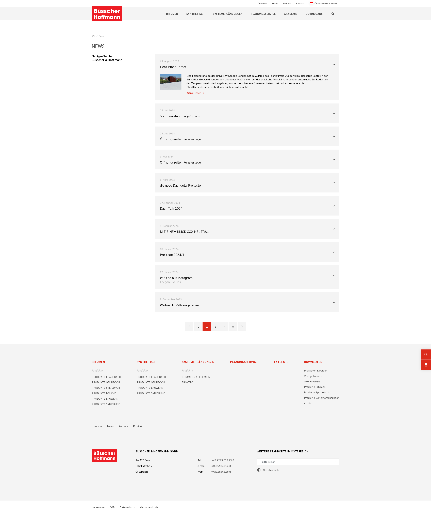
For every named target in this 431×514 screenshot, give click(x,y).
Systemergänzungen (198, 362)
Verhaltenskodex (150, 507)
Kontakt (300, 3)
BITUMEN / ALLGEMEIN (196, 377)
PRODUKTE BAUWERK (105, 398)
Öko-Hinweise (312, 381)
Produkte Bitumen (314, 386)
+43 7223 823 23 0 (222, 460)
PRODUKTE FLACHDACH (106, 377)
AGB (112, 507)
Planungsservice (263, 13)
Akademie (290, 13)
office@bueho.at (221, 466)
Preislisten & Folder (315, 370)
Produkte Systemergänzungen (321, 397)
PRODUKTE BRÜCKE (104, 393)
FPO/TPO (187, 382)
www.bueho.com (221, 471)
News (275, 3)
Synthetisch (146, 362)
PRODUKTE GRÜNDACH (106, 382)
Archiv (307, 403)
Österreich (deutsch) (325, 3)
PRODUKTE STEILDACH (106, 387)
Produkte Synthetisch (316, 392)
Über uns (262, 3)
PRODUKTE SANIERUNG (106, 404)
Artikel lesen (196, 93)
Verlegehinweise (313, 376)
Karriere (287, 3)
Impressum (98, 507)
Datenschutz (127, 507)
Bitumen (98, 362)
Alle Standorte (268, 470)
